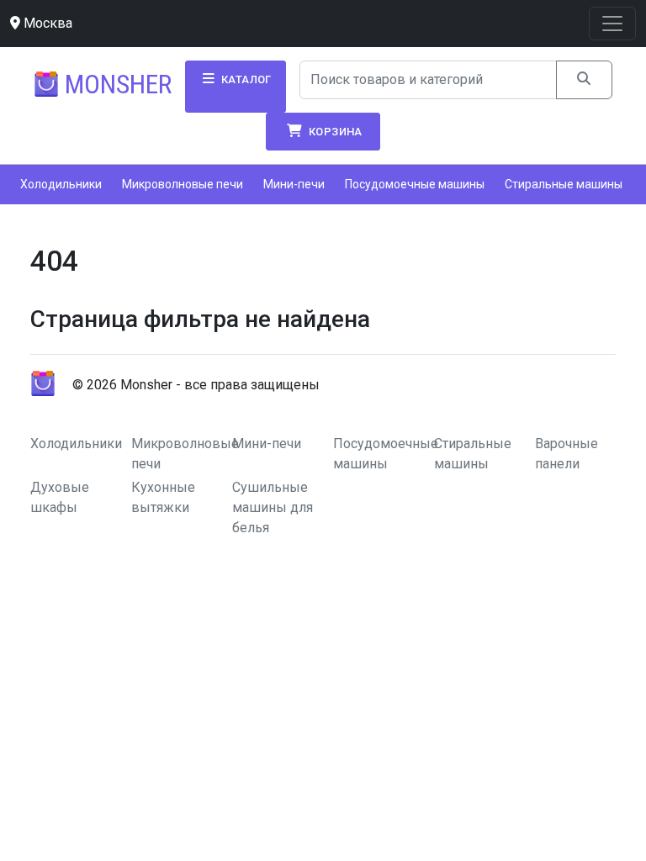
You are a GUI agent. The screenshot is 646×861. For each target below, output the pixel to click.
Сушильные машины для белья (272, 507)
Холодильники (61, 184)
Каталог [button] (245, 79)
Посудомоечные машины (414, 184)
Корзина (334, 131)
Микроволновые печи (182, 184)
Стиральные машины (563, 184)
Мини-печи (294, 184)
